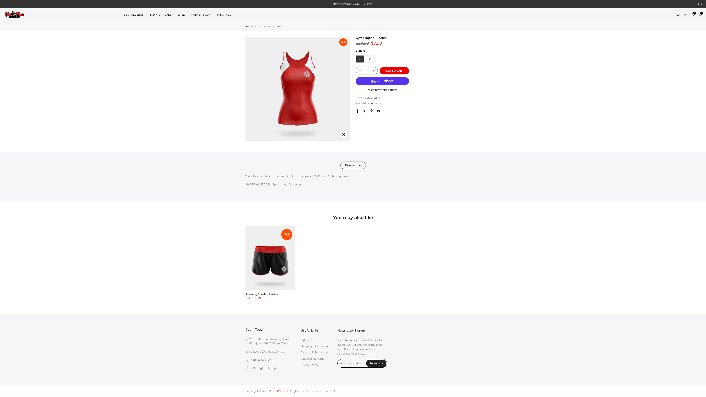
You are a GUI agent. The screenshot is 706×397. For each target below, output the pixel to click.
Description (353, 165)
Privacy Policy (309, 365)
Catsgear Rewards (312, 359)
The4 (332, 391)
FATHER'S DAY (201, 14)
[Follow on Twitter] (254, 368)
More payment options (382, 90)
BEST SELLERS (134, 14)
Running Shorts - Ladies (261, 294)
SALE (181, 14)
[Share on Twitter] (364, 111)
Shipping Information (314, 346)
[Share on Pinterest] (371, 111)
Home (249, 26)
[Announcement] (353, 4)
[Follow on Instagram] (261, 368)
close (7, 4)
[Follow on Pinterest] (275, 368)
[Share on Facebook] (357, 111)
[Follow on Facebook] (247, 368)
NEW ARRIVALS (160, 14)
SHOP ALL (224, 14)
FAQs (304, 340)
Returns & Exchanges (314, 352)
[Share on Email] (378, 111)
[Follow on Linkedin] (268, 368)
